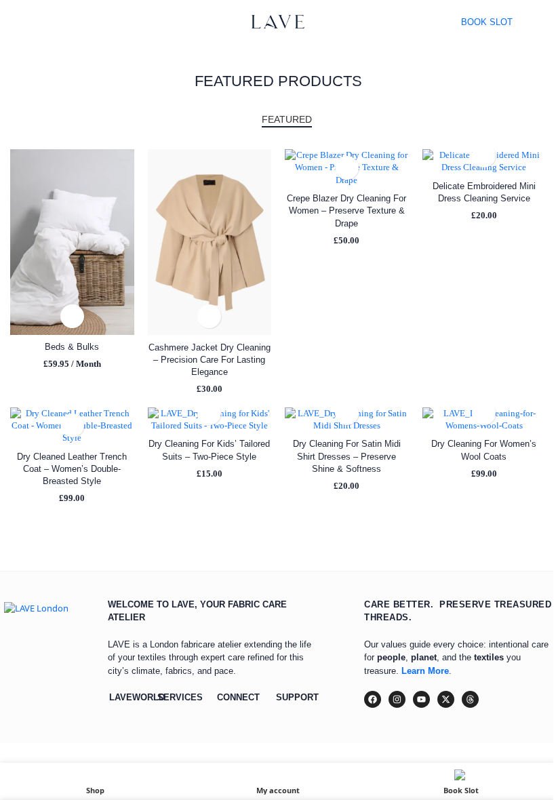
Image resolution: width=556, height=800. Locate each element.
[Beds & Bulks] (72, 242)
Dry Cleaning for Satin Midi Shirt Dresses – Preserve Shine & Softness (347, 456)
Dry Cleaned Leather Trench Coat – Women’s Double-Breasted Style (72, 469)
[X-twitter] (445, 699)
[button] (72, 316)
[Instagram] (397, 699)
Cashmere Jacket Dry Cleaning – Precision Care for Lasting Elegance (209, 359)
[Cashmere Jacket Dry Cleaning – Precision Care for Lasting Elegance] (210, 242)
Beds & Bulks (72, 347)
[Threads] (470, 699)
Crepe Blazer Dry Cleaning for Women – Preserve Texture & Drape (346, 210)
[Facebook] (372, 699)
